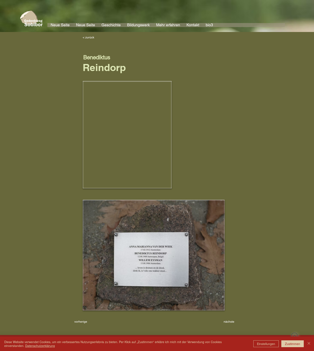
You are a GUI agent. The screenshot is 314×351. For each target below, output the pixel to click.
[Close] (308, 344)
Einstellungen (266, 344)
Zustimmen (292, 344)
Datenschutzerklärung (40, 346)
